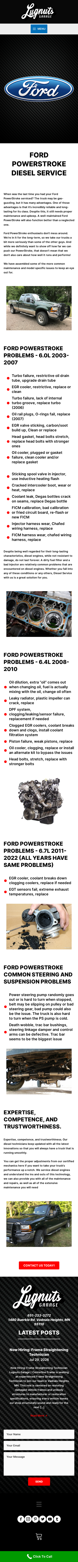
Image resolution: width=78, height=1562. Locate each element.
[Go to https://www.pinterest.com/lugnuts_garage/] (35, 1520)
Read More (39, 1415)
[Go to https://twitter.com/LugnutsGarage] (42, 1520)
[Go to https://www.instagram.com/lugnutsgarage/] (28, 1520)
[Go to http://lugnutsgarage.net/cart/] (39, 1537)
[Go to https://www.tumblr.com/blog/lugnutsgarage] (57, 1520)
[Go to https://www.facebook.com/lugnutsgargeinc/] (20, 1520)
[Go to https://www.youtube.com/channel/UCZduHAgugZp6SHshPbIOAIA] (50, 1520)
